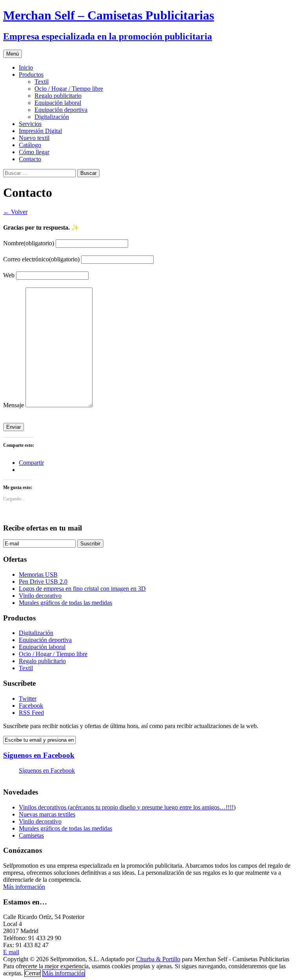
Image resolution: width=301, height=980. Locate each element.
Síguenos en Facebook (38, 755)
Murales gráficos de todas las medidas (65, 602)
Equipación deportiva (60, 109)
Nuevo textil (34, 138)
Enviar (13, 427)
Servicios (30, 123)
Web (9, 275)
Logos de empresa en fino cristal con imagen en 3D (82, 588)
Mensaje (13, 405)
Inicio (26, 67)
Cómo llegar (34, 152)
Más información (24, 886)
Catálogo (30, 145)
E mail (11, 952)
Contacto (30, 159)
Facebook (31, 705)
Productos (31, 74)
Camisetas (31, 835)
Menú (12, 54)
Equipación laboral (57, 102)
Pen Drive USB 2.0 (43, 581)
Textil (41, 81)
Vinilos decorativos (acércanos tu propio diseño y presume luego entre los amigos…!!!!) (127, 807)
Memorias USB (38, 574)
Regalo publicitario (58, 95)
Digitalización (51, 116)
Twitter (27, 698)
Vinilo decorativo (40, 595)
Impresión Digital (40, 131)
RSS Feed (31, 712)
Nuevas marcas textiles (47, 814)
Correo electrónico (41, 259)
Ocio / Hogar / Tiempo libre (68, 88)
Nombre (28, 243)
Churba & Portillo (158, 959)
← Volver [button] (15, 212)
